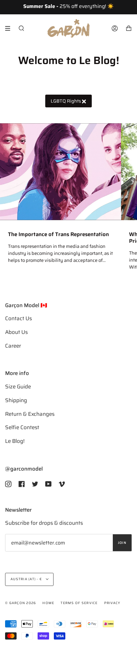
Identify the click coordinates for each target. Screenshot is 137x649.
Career (13, 346)
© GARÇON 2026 (20, 603)
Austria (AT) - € (27, 579)
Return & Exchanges (29, 414)
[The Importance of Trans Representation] (60, 171)
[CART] (129, 28)
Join (122, 542)
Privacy (112, 603)
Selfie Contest (22, 427)
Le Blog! (15, 441)
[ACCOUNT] (115, 28)
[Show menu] (10, 28)
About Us (16, 332)
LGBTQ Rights (66, 101)
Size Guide (18, 386)
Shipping (16, 400)
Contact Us (18, 318)
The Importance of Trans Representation (58, 234)
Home (48, 603)
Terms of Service (79, 603)
